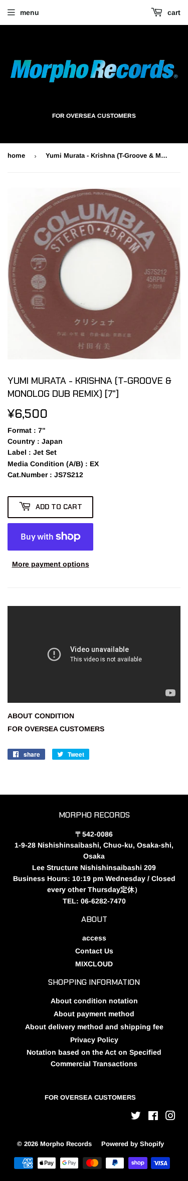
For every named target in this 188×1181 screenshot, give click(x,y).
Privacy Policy (94, 1040)
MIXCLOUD (94, 964)
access (94, 938)
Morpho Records (66, 1144)
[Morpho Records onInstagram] (170, 1117)
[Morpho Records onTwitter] (136, 1117)
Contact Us (94, 951)
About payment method (94, 1014)
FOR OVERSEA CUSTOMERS (56, 729)
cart (172, 12)
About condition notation (94, 1001)
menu (29, 12)
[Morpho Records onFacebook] (153, 1117)
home (16, 155)
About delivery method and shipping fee (94, 1027)
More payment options (50, 564)
